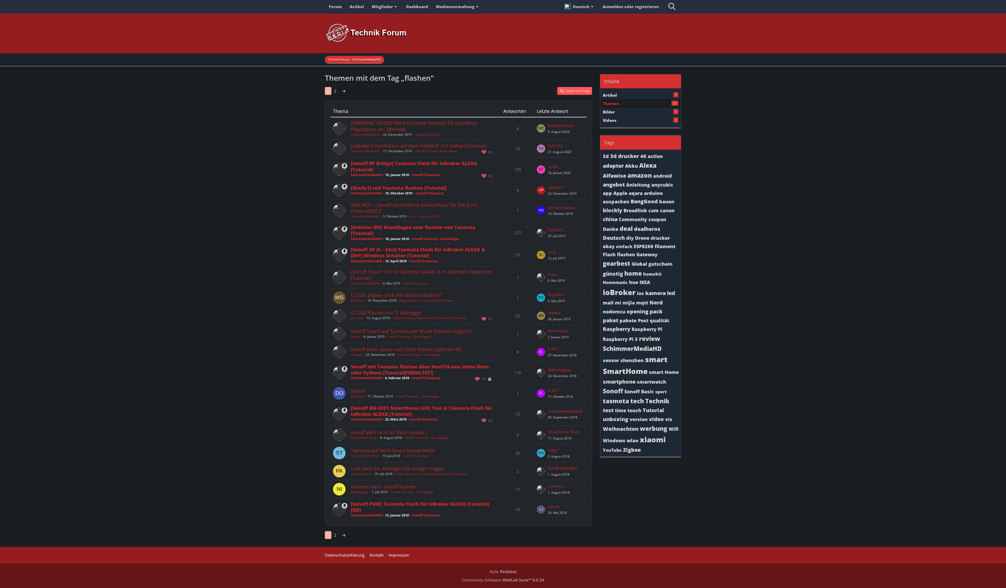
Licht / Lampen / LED (424, 216)
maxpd (554, 312)
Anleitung (638, 185)
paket (610, 320)
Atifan (553, 166)
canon (667, 210)
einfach (624, 246)
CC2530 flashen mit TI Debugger (386, 312)
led (671, 293)
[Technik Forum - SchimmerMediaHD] (503, 33)
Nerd (656, 302)
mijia (628, 303)
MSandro (357, 300)
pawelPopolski (361, 474)
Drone (642, 238)
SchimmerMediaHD (365, 134)
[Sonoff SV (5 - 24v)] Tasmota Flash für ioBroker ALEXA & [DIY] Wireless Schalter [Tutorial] (418, 252)
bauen (666, 201)
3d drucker (624, 156)
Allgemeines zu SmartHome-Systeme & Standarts (429, 318)
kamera (655, 293)
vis (668, 419)
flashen (626, 254)
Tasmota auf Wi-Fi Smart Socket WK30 (393, 450)
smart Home (664, 372)
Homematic (615, 282)
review (649, 338)
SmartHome (625, 371)
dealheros (647, 228)
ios (640, 293)
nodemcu (614, 311)
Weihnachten (620, 428)
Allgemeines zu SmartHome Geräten (426, 300)
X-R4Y (553, 348)
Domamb (357, 396)
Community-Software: (503, 579)
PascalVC (556, 229)
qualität (659, 320)
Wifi (674, 429)
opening (637, 311)
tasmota (616, 401)
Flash (609, 254)
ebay (609, 246)
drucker (660, 238)
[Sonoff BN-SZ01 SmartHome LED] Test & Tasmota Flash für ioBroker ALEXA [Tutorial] (421, 411)
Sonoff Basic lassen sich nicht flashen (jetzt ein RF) (406, 349)
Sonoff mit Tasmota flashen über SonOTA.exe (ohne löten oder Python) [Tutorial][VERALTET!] (420, 369)
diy (630, 238)
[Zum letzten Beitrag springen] (541, 128)
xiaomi (653, 439)
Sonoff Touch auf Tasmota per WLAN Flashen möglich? (411, 331)
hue (633, 282)
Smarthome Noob (364, 437)
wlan (632, 440)
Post (643, 320)
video (656, 419)
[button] (580, 6)
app (607, 193)
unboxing (615, 419)
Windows (614, 440)
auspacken (616, 201)
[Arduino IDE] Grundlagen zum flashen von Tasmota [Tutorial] (413, 230)
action (655, 156)
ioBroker (619, 292)
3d (606, 156)
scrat (552, 252)
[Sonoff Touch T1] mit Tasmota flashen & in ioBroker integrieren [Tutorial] (421, 275)
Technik (657, 401)
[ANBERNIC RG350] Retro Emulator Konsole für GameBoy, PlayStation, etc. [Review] (414, 126)
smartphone (619, 381)
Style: (503, 571)
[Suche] (672, 6)
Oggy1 (554, 450)
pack (656, 311)
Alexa (648, 165)
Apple (620, 193)
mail (608, 303)
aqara (636, 193)
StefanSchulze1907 (365, 456)
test (608, 410)
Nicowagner (359, 492)
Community (633, 219)
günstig (613, 273)
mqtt (642, 303)
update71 (556, 187)
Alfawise (614, 175)
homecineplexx (561, 207)
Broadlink (635, 210)
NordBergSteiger (563, 468)
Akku (631, 166)
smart (656, 359)
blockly (612, 210)
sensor (611, 360)
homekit (652, 274)
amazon (639, 175)
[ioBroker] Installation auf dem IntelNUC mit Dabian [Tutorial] (418, 146)
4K (643, 156)
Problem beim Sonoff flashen (383, 486)
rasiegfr (356, 354)
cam (653, 210)
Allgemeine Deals (428, 134)
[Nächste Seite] (343, 91)
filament (665, 246)
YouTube (612, 450)
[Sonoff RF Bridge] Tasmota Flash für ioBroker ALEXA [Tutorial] (414, 166)
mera (552, 274)
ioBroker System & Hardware (436, 151)
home (633, 273)
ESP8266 (643, 246)
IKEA (644, 282)
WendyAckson (560, 125)
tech (637, 401)
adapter (613, 165)
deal (626, 228)
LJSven (554, 506)
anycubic (662, 185)
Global (639, 264)
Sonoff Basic (639, 391)
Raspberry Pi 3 (620, 339)
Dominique (558, 330)
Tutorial (653, 410)
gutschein (660, 264)
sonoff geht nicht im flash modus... (389, 432)
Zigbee (632, 449)
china (610, 219)
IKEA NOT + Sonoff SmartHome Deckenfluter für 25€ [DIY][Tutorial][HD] (414, 208)
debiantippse (559, 369)
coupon (657, 219)
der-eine (357, 318)
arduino (653, 193)
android (662, 176)
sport (661, 392)
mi (618, 303)
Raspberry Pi (647, 329)
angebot (614, 184)
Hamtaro (556, 486)
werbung (653, 428)
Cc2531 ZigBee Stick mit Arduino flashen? (396, 295)
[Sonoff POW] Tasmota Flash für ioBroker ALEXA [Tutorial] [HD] (420, 507)
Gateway (647, 254)
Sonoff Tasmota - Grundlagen (435, 239)
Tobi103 (555, 145)
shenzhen (632, 360)
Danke (610, 229)
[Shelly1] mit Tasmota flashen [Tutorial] (398, 188)
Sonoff (358, 391)
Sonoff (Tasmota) (426, 175)
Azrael (355, 336)
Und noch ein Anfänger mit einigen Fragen (397, 468)
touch (634, 410)
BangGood (644, 201)
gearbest (616, 263)
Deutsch (614, 237)
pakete (628, 320)
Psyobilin (556, 294)
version (639, 419)
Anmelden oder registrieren (631, 6)
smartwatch (651, 382)
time (620, 410)
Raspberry (616, 329)
